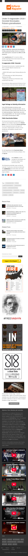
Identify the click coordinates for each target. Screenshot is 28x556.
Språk (13, 547)
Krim (22, 539)
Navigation (7, 13)
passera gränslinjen (21, 124)
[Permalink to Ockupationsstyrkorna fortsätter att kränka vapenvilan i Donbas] (3, 239)
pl (9, 30)
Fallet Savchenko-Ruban (13, 187)
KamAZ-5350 (16, 190)
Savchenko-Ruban (18, 150)
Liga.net (5, 153)
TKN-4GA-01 (16, 192)
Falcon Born (6, 26)
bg (13, 30)
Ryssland (5, 544)
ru (2, 30)
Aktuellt (4, 28)
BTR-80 (16, 183)
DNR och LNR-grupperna (8, 185)
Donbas (8, 28)
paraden (7, 67)
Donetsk (4, 187)
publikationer (7, 168)
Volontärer (5, 195)
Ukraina (15, 544)
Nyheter (12, 28)
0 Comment (19, 26)
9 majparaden (8, 49)
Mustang (22, 190)
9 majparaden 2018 (9, 183)
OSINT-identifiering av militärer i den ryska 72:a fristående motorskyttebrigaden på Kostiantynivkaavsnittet (16, 213)
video (11, 60)
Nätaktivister (21, 541)
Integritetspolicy (5, 549)
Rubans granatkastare (7, 192)
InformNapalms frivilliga (7, 190)
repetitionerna (8, 57)
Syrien (10, 544)
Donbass (10, 539)
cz (5, 30)
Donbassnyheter (18, 185)
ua (7, 30)
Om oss (18, 547)
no (18, 30)
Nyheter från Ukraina (12, 541)
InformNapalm (20, 159)
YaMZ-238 (11, 195)
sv (15, 30)
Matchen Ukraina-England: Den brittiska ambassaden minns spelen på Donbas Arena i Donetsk (15, 232)
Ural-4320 (22, 192)
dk (20, 30)
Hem (2, 547)
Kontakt (13, 549)
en (11, 30)
